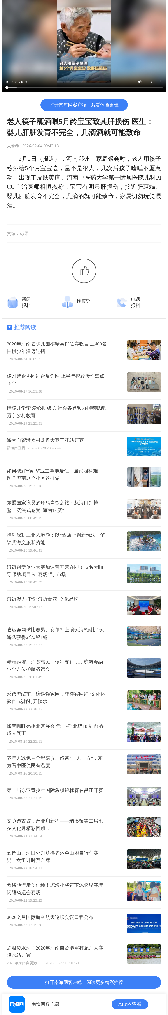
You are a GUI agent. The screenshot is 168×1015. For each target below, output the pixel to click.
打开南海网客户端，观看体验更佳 (84, 104)
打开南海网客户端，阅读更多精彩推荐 (84, 982)
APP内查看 (130, 1004)
